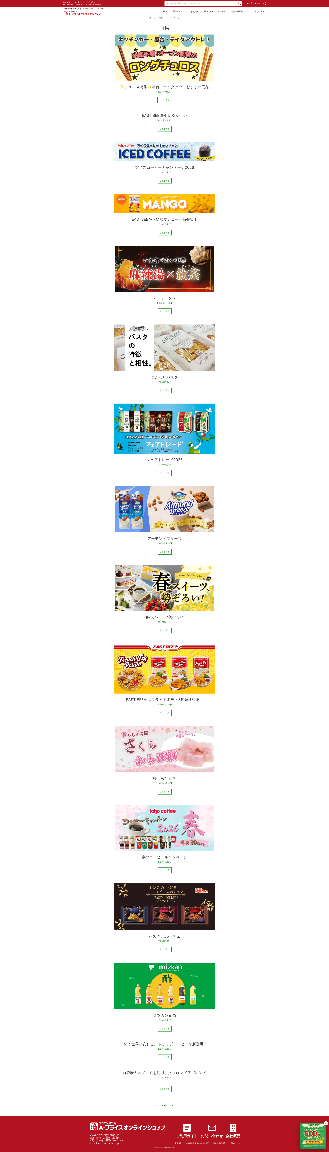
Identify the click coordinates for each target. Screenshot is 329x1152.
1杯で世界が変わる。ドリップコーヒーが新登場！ (164, 1044)
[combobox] (200, 3)
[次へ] (172, 1106)
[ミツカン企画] (164, 986)
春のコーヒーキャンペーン (164, 857)
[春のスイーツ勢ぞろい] (164, 588)
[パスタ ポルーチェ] (164, 906)
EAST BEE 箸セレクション (164, 115)
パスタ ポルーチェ (164, 936)
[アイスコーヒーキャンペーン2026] (164, 151)
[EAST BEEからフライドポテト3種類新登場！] (164, 668)
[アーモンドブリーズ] (164, 509)
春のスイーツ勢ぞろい (164, 617)
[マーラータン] (164, 269)
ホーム (152, 17)
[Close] (326, 1123)
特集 (161, 17)
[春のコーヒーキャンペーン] (164, 828)
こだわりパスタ (164, 377)
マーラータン (164, 298)
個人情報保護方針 (220, 1143)
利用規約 (178, 1143)
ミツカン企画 (164, 1015)
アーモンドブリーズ (164, 538)
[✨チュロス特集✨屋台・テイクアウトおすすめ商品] (164, 58)
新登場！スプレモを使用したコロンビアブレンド (164, 1072)
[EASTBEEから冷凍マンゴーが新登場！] (164, 203)
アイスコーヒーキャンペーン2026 (164, 167)
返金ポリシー (236, 1143)
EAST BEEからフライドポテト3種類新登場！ (164, 699)
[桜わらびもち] (164, 749)
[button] (256, 3)
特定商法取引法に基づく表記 (197, 1143)
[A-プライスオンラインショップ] (82, 13)
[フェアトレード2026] (164, 429)
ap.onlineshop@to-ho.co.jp (104, 1143)
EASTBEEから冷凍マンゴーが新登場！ (164, 219)
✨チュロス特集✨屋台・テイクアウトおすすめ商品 (164, 87)
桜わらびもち (164, 778)
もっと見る (164, 100)
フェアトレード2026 (165, 459)
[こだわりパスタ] (164, 348)
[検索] (239, 3)
